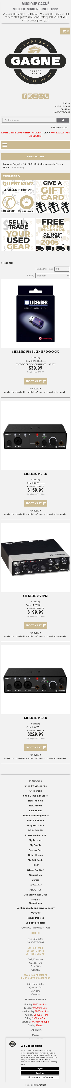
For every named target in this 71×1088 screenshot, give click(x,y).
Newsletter (40, 17)
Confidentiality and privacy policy (36, 908)
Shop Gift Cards (36, 825)
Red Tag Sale (35, 800)
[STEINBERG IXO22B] (35, 679)
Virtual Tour (29, 20)
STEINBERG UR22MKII (35, 595)
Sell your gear (57, 17)
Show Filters (35, 156)
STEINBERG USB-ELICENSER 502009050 (35, 351)
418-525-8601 (62, 106)
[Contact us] (41, 96)
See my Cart (35, 850)
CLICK (47, 132)
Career (35, 880)
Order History (35, 855)
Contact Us (35, 875)
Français (43, 20)
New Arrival (35, 805)
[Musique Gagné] (35, 61)
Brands (7, 167)
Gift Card (26, 17)
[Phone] (46, 96)
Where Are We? (35, 870)
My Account (9, 14)
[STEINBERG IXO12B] (35, 435)
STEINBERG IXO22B (35, 718)
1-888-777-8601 (61, 112)
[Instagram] (30, 96)
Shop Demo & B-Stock (35, 795)
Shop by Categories (35, 785)
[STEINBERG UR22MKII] (35, 557)
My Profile (35, 845)
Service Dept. (12, 17)
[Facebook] (24, 96)
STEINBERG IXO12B (35, 473)
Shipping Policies (35, 922)
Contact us (61, 14)
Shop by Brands (35, 820)
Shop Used (35, 790)
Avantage (41, 1085)
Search (63, 120)
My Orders (23, 14)
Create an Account (42, 14)
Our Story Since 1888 (35, 894)
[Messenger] (35, 96)
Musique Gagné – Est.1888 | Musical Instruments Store (32, 164)
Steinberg (35, 357)
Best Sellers (35, 810)
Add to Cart (34, 381)
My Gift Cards (35, 860)
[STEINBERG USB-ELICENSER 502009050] (35, 313)
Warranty (35, 913)
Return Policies (35, 917)
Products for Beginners (35, 815)
